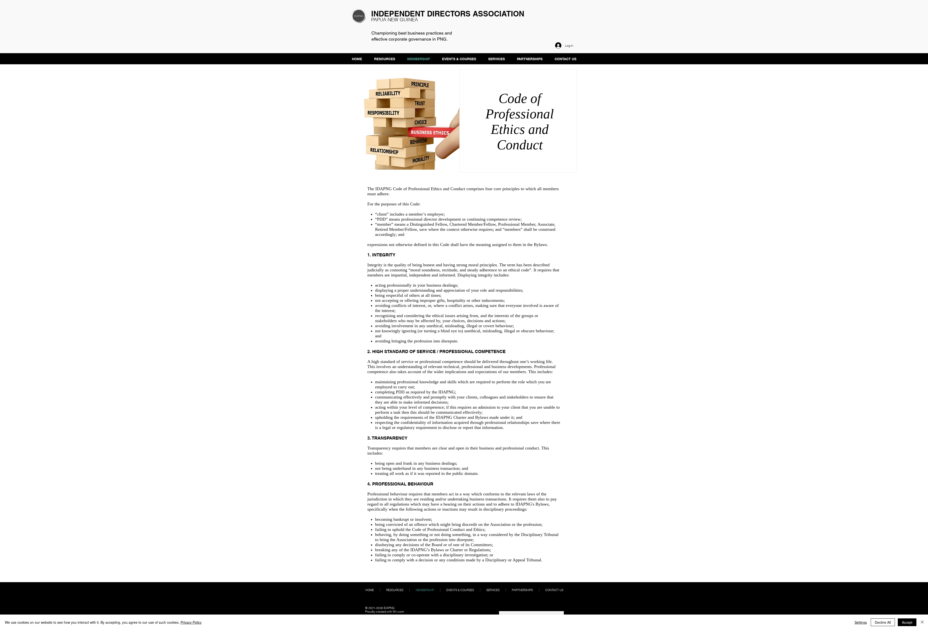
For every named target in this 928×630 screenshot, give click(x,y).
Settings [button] (861, 622)
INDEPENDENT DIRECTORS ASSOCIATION (447, 13)
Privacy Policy (191, 622)
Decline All (883, 622)
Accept (907, 622)
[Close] (922, 622)
